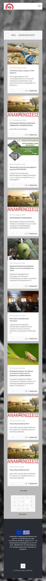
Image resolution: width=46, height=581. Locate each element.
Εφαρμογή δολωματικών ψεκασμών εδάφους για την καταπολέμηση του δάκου (22, 268)
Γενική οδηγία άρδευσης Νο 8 (19, 470)
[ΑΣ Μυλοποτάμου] (9, 6)
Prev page (24, 491)
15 (31, 505)
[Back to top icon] (23, 566)
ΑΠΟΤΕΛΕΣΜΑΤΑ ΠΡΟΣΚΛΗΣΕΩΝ (20, 218)
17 (23, 509)
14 (27, 505)
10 (31, 501)
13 (23, 505)
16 (19, 509)
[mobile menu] (39, 6)
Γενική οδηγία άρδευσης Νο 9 (19, 424)
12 (19, 505)
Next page (22, 514)
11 (15, 505)
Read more (33, 91)
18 (27, 509)
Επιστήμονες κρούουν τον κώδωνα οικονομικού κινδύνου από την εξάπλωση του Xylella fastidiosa (21, 373)
